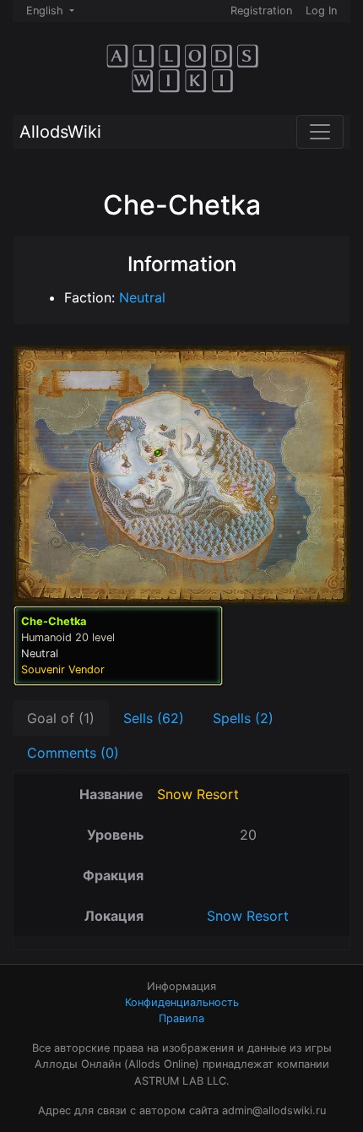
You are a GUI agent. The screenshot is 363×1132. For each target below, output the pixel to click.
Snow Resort (198, 794)
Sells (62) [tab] (153, 718)
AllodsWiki (60, 132)
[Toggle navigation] (320, 132)
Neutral (142, 297)
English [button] (46, 10)
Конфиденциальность (182, 1002)
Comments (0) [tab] (73, 752)
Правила (181, 1018)
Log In (321, 10)
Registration (261, 10)
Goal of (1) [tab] (61, 718)
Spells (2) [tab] (243, 718)
